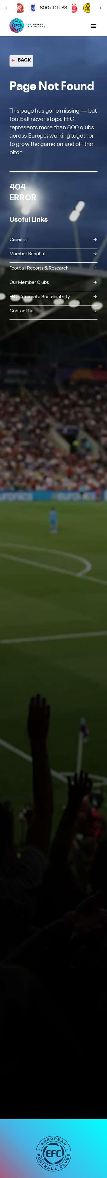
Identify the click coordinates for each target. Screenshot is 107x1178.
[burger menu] (93, 26)
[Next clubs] (101, 8)
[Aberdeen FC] (73, 8)
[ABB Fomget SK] (33, 8)
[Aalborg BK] (19, 8)
